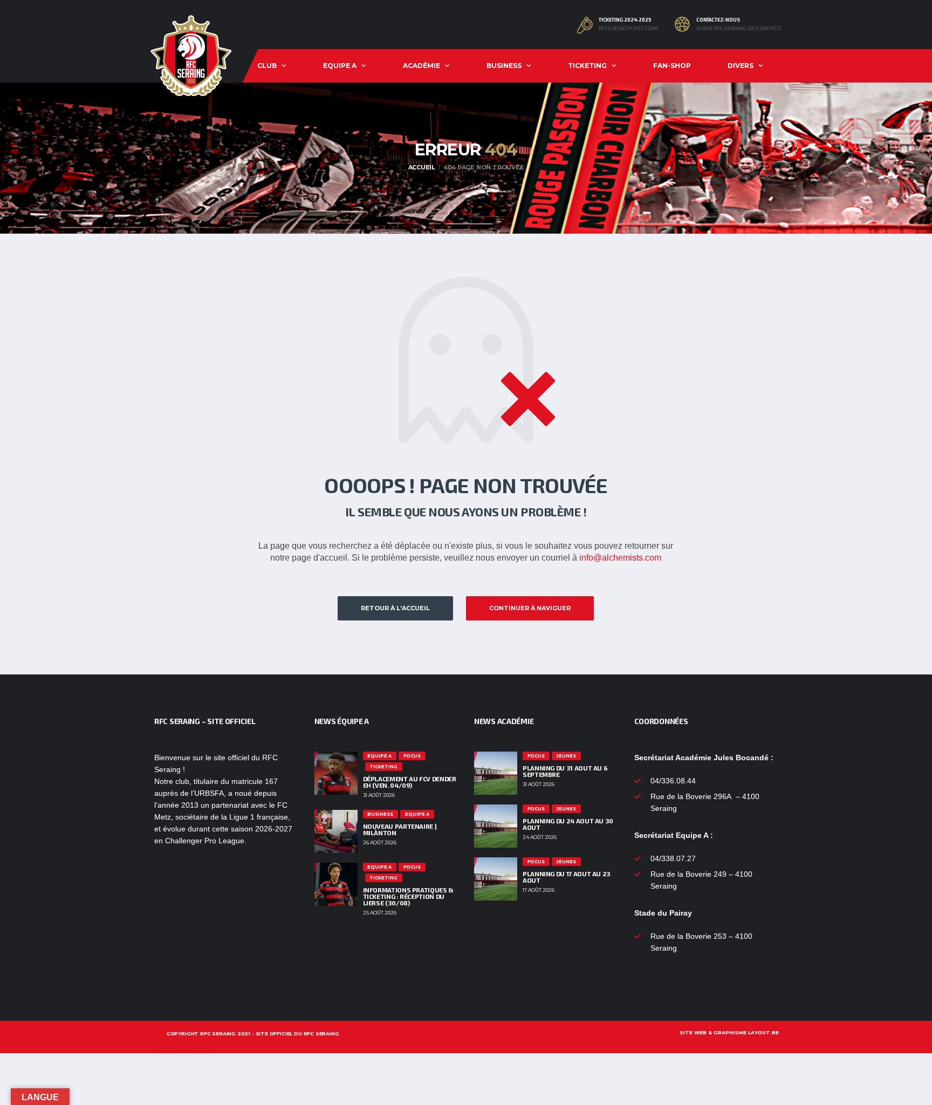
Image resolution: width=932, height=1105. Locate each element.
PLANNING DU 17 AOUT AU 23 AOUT (567, 877)
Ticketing (587, 66)
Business (504, 66)
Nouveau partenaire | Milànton (400, 829)
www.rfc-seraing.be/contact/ (739, 28)
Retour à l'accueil (395, 608)
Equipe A (340, 66)
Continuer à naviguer (530, 608)
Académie (421, 66)
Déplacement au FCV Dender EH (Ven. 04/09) (409, 782)
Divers (740, 66)
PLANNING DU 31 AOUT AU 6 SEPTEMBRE (565, 771)
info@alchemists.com (620, 557)
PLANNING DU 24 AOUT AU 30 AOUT (568, 824)
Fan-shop (672, 66)
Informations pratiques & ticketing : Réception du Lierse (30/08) (408, 896)
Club (267, 66)
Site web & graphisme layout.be (729, 1032)
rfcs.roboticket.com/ (629, 28)
